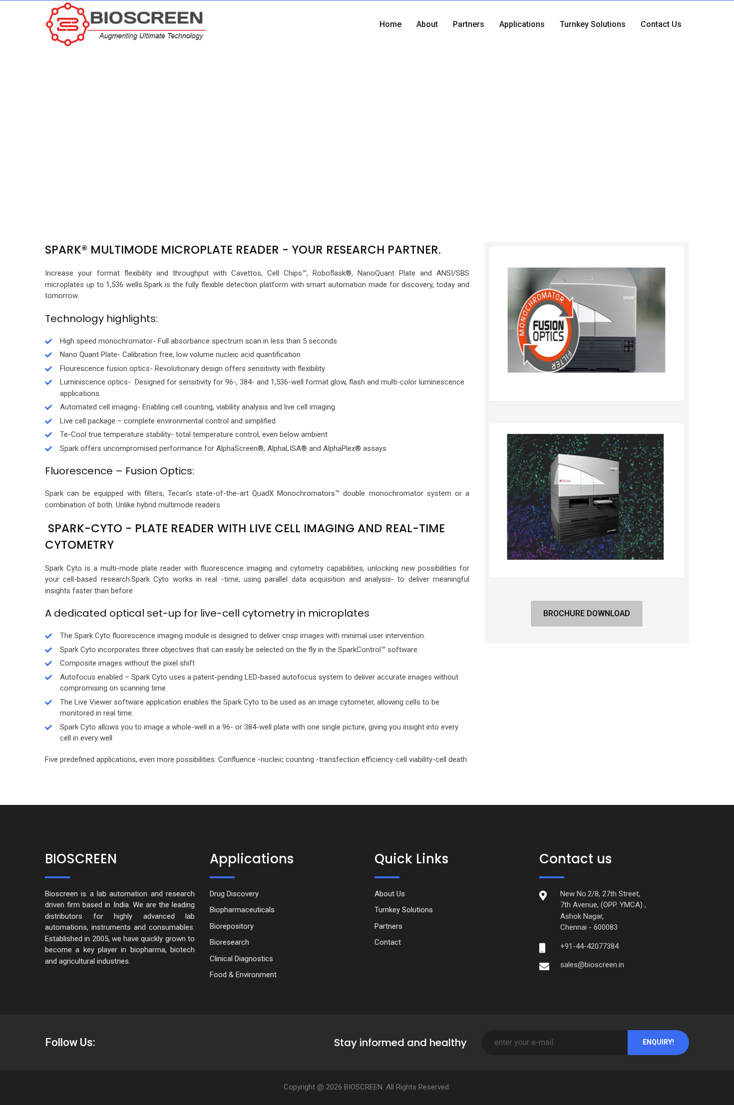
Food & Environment (243, 974)
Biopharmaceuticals (242, 909)
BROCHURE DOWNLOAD (586, 613)
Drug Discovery (234, 893)
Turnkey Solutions (593, 24)
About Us (389, 893)
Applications (522, 24)
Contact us (661, 24)
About (427, 24)
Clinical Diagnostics (241, 958)
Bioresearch (229, 942)
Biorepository (232, 926)
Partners (468, 24)
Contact (387, 942)
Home (390, 24)
